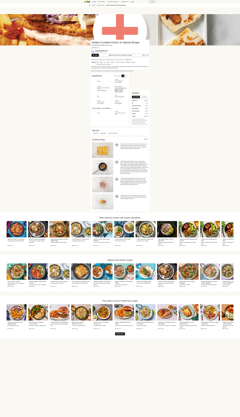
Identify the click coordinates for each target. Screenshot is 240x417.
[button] (109, 76)
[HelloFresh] (87, 2)
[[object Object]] (143, 55)
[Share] (147, 55)
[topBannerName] (120, 10)
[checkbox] (93, 47)
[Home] (89, 5)
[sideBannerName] (140, 81)
